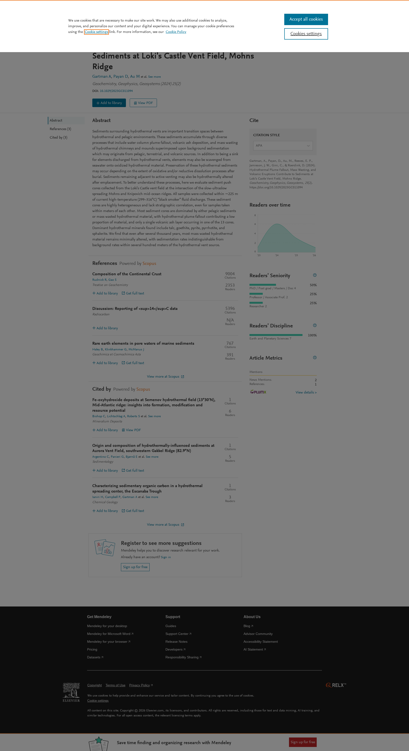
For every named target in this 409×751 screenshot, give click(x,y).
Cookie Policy (176, 32)
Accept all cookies (306, 19)
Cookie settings (96, 32)
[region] (204, 26)
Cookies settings (306, 34)
